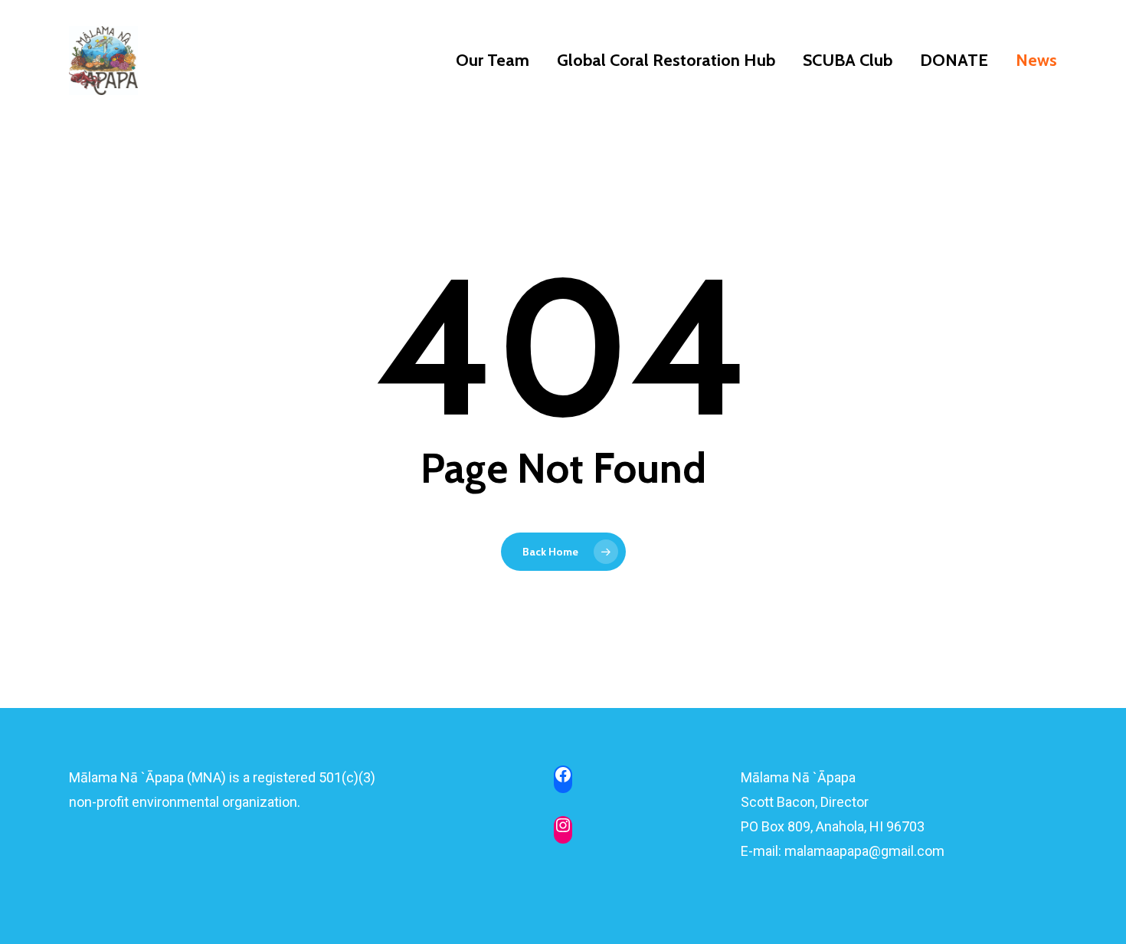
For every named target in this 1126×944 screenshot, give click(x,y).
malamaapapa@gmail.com (864, 851)
